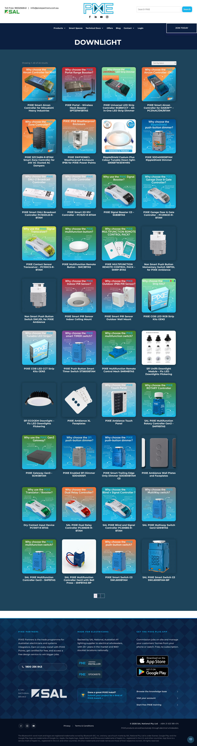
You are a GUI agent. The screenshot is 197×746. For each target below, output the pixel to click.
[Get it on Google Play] (152, 672)
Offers (110, 28)
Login (140, 28)
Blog (118, 28)
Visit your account (146, 698)
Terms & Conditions (84, 726)
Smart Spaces (75, 28)
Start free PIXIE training (149, 704)
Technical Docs (93, 28)
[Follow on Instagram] (107, 17)
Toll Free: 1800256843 (16, 8)
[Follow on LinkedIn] (95, 17)
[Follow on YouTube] (33, 725)
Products (58, 28)
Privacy (67, 726)
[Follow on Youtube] (101, 17)
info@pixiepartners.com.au (45, 8)
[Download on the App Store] (152, 660)
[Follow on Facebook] (90, 17)
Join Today (181, 28)
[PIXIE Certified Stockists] (89, 674)
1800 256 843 (33, 666)
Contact (128, 28)
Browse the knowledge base (152, 691)
